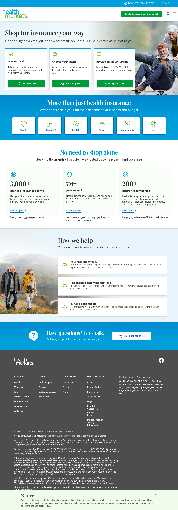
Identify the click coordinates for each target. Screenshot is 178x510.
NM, (145, 387)
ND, (129, 387)
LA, (136, 384)
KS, (129, 384)
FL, (149, 381)
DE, (146, 381)
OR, (121, 390)
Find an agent (17, 210)
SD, (134, 390)
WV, (121, 393)
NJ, (140, 387)
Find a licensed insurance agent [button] (141, 13)
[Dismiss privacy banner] (155, 494)
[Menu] (174, 14)
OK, (161, 387)
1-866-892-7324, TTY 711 (141, 3)
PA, (125, 390)
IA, (160, 381)
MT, (121, 387)
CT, (139, 381)
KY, (133, 384)
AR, (124, 381)
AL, (120, 381)
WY (125, 393)
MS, (162, 384)
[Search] (168, 14)
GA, (153, 381)
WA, (157, 390)
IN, (126, 384)
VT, (152, 390)
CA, (131, 381)
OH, (157, 387)
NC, (125, 387)
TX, (142, 390)
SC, (131, 390)
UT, (145, 390)
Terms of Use (133, 503)
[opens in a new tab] (161, 362)
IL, (123, 384)
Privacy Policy (115, 503)
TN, (138, 390)
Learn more (128, 210)
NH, (137, 387)
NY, (153, 387)
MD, (141, 384)
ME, (145, 384)
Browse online (73, 210)
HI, (157, 381)
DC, (142, 381)
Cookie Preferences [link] (93, 413)
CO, (135, 381)
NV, (149, 387)
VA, (149, 390)
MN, (153, 384)
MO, (157, 384)
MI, (148, 384)
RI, (128, 390)
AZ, (128, 381)
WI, (160, 390)
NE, (133, 387)
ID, (120, 384)
